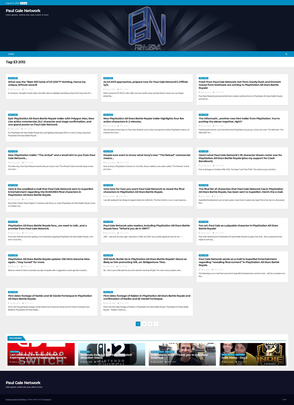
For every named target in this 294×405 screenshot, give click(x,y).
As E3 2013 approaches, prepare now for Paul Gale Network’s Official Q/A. (145, 83)
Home (11, 54)
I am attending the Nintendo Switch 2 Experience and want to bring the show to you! (38, 357)
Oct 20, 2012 (15, 162)
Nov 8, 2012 (14, 129)
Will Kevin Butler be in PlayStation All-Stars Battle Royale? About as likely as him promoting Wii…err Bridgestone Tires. (145, 261)
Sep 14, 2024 (158, 362)
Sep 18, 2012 (110, 233)
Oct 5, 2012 (109, 196)
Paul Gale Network (23, 10)
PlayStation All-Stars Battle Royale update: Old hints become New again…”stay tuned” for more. (49, 261)
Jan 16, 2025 (87, 362)
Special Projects (157, 351)
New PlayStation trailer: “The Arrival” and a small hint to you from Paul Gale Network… (51, 157)
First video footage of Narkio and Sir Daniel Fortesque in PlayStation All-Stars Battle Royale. (50, 297)
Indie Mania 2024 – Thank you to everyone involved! (179, 356)
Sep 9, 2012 (14, 266)
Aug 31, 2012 (15, 303)
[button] (286, 54)
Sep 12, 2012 (206, 233)
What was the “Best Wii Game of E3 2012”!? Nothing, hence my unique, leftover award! (47, 83)
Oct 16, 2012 (206, 165)
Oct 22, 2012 (110, 126)
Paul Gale (28, 89)
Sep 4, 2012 (109, 266)
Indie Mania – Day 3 (234, 357)
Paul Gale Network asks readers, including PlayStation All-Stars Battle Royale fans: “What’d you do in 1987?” (146, 227)
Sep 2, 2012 (205, 269)
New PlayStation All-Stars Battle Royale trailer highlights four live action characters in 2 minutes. (143, 120)
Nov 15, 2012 (206, 92)
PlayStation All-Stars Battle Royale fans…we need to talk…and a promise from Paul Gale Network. (47, 227)
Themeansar (47, 399)
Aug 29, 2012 (110, 303)
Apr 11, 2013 (110, 89)
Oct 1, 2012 (205, 196)
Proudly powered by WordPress (16, 399)
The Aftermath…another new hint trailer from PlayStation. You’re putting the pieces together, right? (239, 120)
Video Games (13, 78)
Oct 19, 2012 (110, 162)
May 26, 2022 (15, 89)
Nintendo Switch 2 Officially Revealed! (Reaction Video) (106, 356)
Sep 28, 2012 (15, 233)
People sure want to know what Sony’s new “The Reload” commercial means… (146, 157)
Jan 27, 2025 (17, 362)
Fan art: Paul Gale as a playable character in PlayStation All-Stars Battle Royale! (238, 227)
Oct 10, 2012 (15, 199)
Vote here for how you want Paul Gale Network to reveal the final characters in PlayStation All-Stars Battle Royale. (143, 190)
